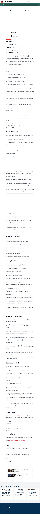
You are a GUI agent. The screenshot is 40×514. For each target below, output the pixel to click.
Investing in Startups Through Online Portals (17, 440)
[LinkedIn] (9, 507)
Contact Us (8, 509)
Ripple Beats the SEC (19, 492)
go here (31, 425)
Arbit (14, 139)
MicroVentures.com (19, 415)
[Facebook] (6, 507)
